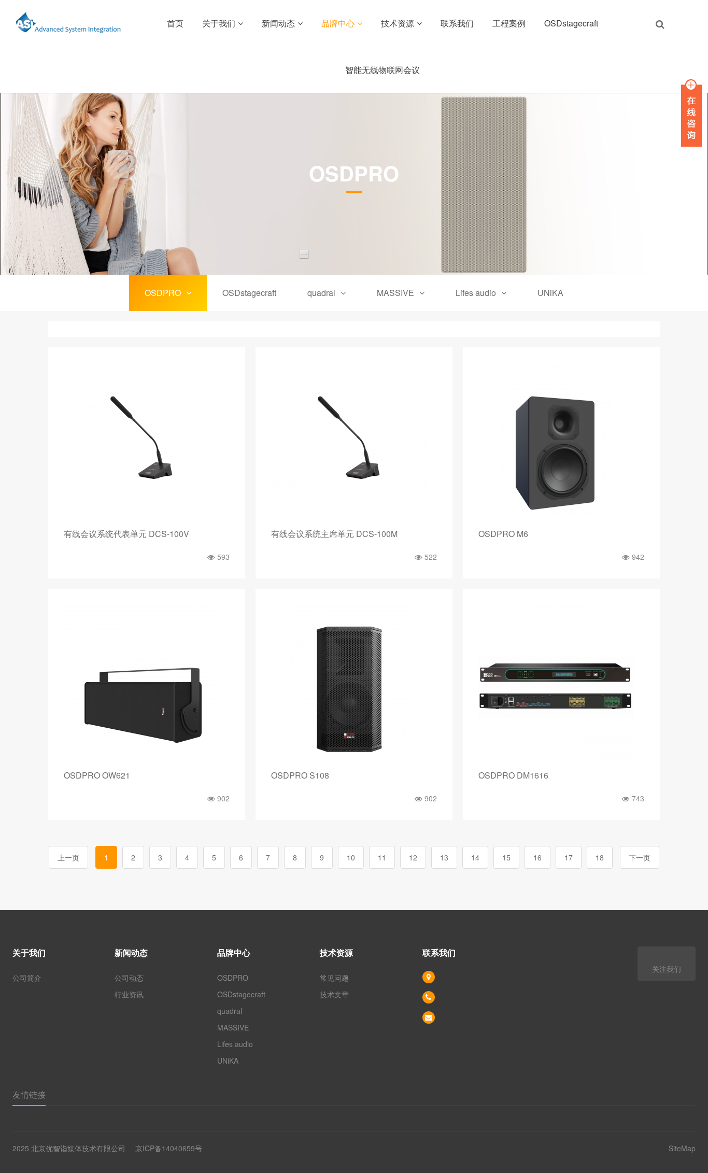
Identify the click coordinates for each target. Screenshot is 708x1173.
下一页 (639, 857)
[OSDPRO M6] (561, 440)
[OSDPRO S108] (354, 682)
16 (537, 857)
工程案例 (509, 23)
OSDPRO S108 (300, 775)
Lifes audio (476, 293)
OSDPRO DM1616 (513, 775)
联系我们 (457, 23)
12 (413, 857)
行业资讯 (129, 994)
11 (382, 857)
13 (444, 857)
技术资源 (397, 23)
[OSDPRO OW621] (147, 682)
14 (475, 857)
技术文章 (334, 994)
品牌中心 (338, 23)
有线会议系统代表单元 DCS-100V (126, 534)
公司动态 (129, 977)
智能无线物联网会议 (382, 70)
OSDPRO (163, 293)
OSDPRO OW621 (97, 775)
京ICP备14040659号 (168, 1148)
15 (506, 857)
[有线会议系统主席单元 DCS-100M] (354, 440)
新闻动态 (278, 23)
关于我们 (218, 23)
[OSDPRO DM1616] (561, 682)
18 (600, 857)
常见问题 (334, 977)
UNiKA (550, 293)
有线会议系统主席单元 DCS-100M (334, 534)
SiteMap (682, 1148)
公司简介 (26, 977)
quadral (321, 293)
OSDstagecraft (571, 23)
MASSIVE (395, 293)
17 (568, 857)
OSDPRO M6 (503, 534)
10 (351, 857)
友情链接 (29, 1094)
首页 (175, 23)
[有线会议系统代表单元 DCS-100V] (147, 440)
